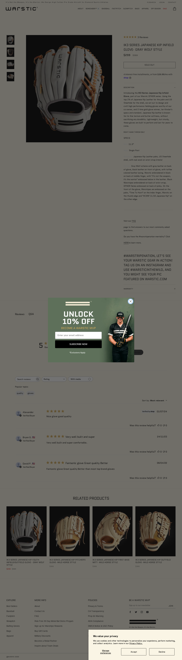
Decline (162, 651)
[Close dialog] (130, 301)
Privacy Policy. (136, 643)
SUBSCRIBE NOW (78, 344)
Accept (134, 651)
